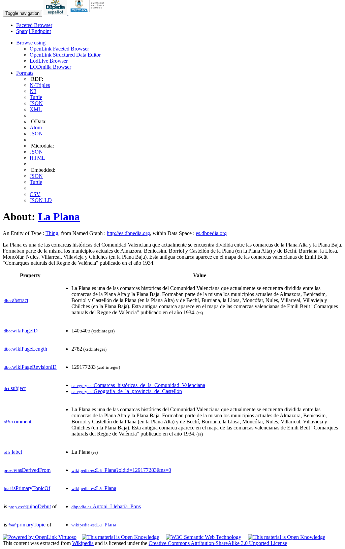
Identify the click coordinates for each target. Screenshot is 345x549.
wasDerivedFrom (27, 470)
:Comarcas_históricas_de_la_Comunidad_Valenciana (138, 385)
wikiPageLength (25, 349)
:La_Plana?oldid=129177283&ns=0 (121, 470)
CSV (35, 194)
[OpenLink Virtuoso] (39, 537)
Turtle (36, 97)
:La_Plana (93, 488)
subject (15, 388)
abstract (16, 300)
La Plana (59, 217)
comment (17, 421)
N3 (33, 91)
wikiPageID (21, 330)
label (13, 452)
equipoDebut (29, 506)
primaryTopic (26, 524)
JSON (36, 103)
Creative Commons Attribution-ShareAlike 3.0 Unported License (218, 543)
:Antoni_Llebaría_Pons (106, 506)
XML (36, 109)
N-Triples (40, 85)
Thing (51, 233)
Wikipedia (83, 543)
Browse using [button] (30, 42)
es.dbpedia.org (211, 233)
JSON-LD (41, 200)
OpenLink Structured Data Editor (65, 55)
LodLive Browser (49, 61)
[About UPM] (88, 13)
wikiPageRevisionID (30, 367)
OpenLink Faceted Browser (59, 49)
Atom (36, 127)
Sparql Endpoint (33, 31)
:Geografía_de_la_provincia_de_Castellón (126, 391)
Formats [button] (24, 73)
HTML (37, 158)
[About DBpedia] (55, 13)
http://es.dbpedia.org (128, 233)
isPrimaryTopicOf (27, 488)
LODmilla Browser (50, 67)
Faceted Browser (34, 25)
